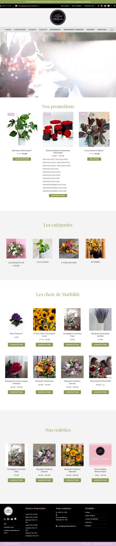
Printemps (91, 29)
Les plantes (43, 262)
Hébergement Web (100, 544)
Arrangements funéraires (74, 29)
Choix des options (58, 159)
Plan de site (86, 544)
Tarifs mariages (76, 6)
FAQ (5, 524)
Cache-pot (43, 29)
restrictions (78, 2)
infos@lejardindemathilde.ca (67, 526)
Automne (95, 262)
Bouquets (32, 29)
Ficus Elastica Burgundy (94, 150)
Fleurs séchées (20, 29)
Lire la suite (22, 159)
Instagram (98, 5)
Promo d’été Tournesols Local (58, 150)
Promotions (102, 29)
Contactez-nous (89, 6)
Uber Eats (108, 6)
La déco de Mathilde (91, 519)
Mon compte (65, 6)
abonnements (55, 29)
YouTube (105, 5)
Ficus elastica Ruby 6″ (22, 150)
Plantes (8, 29)
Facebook (101, 5)
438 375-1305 (62, 512)
